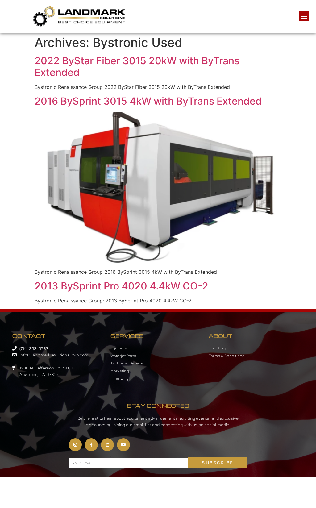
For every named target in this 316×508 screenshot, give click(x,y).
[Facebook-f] (91, 444)
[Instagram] (75, 444)
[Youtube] (123, 444)
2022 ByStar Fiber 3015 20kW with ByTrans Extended (137, 66)
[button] (304, 16)
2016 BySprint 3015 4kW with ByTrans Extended (148, 101)
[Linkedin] (107, 444)
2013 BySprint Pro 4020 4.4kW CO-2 (121, 286)
